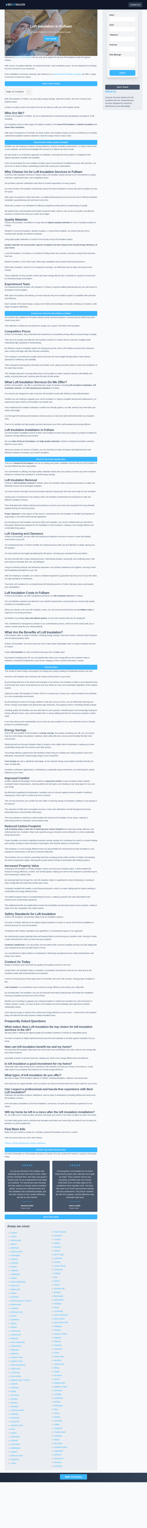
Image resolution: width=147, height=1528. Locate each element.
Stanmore (58, 1349)
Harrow (57, 1281)
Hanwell (14, 1384)
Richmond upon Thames (21, 1301)
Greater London (60, 1334)
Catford (57, 1251)
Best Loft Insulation (23, 57)
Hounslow (15, 1395)
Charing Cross (17, 1312)
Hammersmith (16, 1252)
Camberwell (16, 1335)
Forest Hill (15, 1422)
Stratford (57, 1330)
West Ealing (16, 1376)
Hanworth (58, 1236)
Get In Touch (122, 87)
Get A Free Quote (51, 1217)
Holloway (14, 1414)
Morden (14, 1327)
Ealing (13, 1391)
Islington (14, 1399)
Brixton (14, 1316)
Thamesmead (59, 1432)
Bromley (57, 1292)
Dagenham (58, 1451)
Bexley (56, 1440)
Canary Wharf (59, 1266)
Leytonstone (59, 1364)
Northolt (57, 1262)
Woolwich (58, 1375)
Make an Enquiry (73, 1477)
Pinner (56, 1353)
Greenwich (58, 1270)
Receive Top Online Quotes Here (51, 459)
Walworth (15, 1354)
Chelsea (14, 1259)
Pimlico (14, 1267)
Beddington (15, 1448)
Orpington (58, 1436)
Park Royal (15, 1331)
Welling (57, 1417)
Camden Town (17, 1357)
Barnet (56, 1379)
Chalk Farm (15, 1369)
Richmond (15, 1286)
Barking (57, 1402)
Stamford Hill (59, 1288)
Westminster (16, 1304)
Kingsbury (15, 1459)
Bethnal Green (17, 1456)
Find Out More (51, 667)
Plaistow (57, 1341)
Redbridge (58, 1406)
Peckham (15, 1388)
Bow (55, 1277)
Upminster (58, 1466)
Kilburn (14, 1323)
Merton (14, 1293)
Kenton (57, 1285)
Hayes (56, 1307)
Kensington (15, 1255)
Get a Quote (51, 39)
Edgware (57, 1338)
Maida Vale (15, 1289)
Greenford (15, 1418)
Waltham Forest (60, 1387)
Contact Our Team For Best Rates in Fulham (51, 313)
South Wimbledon (18, 1282)
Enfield (57, 1424)
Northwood (58, 1398)
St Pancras (15, 1372)
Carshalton (15, 1444)
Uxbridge (57, 1394)
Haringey (57, 1304)
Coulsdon (58, 1345)
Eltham (57, 1368)
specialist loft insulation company (68, 74)
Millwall (57, 1243)
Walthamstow (59, 1383)
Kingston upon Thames (20, 1380)
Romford (57, 1455)
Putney (15, 1143)
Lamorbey (58, 1421)
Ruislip (56, 1372)
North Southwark (18, 1342)
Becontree (58, 1443)
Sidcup (57, 1413)
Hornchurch (58, 1458)
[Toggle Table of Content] (27, 92)
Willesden (15, 1350)
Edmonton (58, 1390)
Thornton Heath (17, 1410)
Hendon (14, 1452)
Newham (57, 1360)
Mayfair (14, 1278)
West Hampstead (18, 1365)
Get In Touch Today (51, 84)
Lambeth (14, 1308)
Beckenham (59, 1300)
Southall (14, 1440)
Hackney (57, 1247)
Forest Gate (59, 1356)
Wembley (15, 1406)
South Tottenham (61, 1315)
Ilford (56, 1409)
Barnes (33, 1143)
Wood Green (59, 1319)
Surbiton (14, 1403)
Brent (13, 1429)
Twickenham (16, 1346)
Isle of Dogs (59, 1254)
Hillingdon (58, 1326)
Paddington (15, 1274)
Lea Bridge (58, 1311)
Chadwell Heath (60, 1447)
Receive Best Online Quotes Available (51, 142)
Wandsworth (24, 1143)
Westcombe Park (61, 1322)
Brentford (14, 1297)
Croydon (57, 1239)
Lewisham (58, 1258)
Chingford (58, 1428)
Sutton (13, 1463)
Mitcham (14, 1338)
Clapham (14, 1270)
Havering (57, 1462)
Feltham (57, 1273)
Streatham (15, 1320)
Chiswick (14, 1263)
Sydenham (15, 1437)
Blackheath (58, 1296)
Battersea (41, 1143)
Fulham (8, 1143)
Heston (14, 1433)
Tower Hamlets (60, 1232)
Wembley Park (17, 1425)
